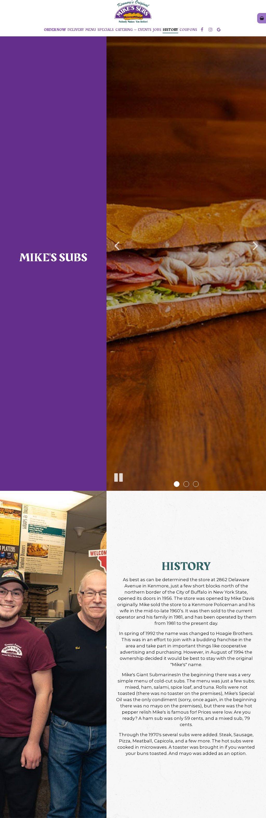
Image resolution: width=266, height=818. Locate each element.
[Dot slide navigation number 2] (186, 484)
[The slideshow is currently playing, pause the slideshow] (118, 476)
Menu (90, 29)
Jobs (157, 29)
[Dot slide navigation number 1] (176, 484)
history (170, 29)
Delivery (76, 29)
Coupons (188, 29)
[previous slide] (117, 245)
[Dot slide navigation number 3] (196, 484)
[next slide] (255, 245)
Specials (105, 29)
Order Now (55, 29)
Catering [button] (124, 29)
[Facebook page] (202, 29)
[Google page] (219, 29)
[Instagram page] (210, 29)
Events (144, 29)
